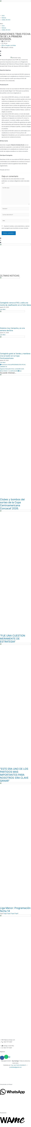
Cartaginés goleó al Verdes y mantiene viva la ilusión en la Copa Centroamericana (15, 356)
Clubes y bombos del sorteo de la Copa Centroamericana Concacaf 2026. (12, 504)
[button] (15, 24)
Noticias (4, 17)
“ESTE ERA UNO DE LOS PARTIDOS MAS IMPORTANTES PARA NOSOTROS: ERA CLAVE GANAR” (14, 774)
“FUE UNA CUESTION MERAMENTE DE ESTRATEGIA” (12, 638)
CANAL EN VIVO (6, 19)
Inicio (3, 15)
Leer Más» (3, 309)
